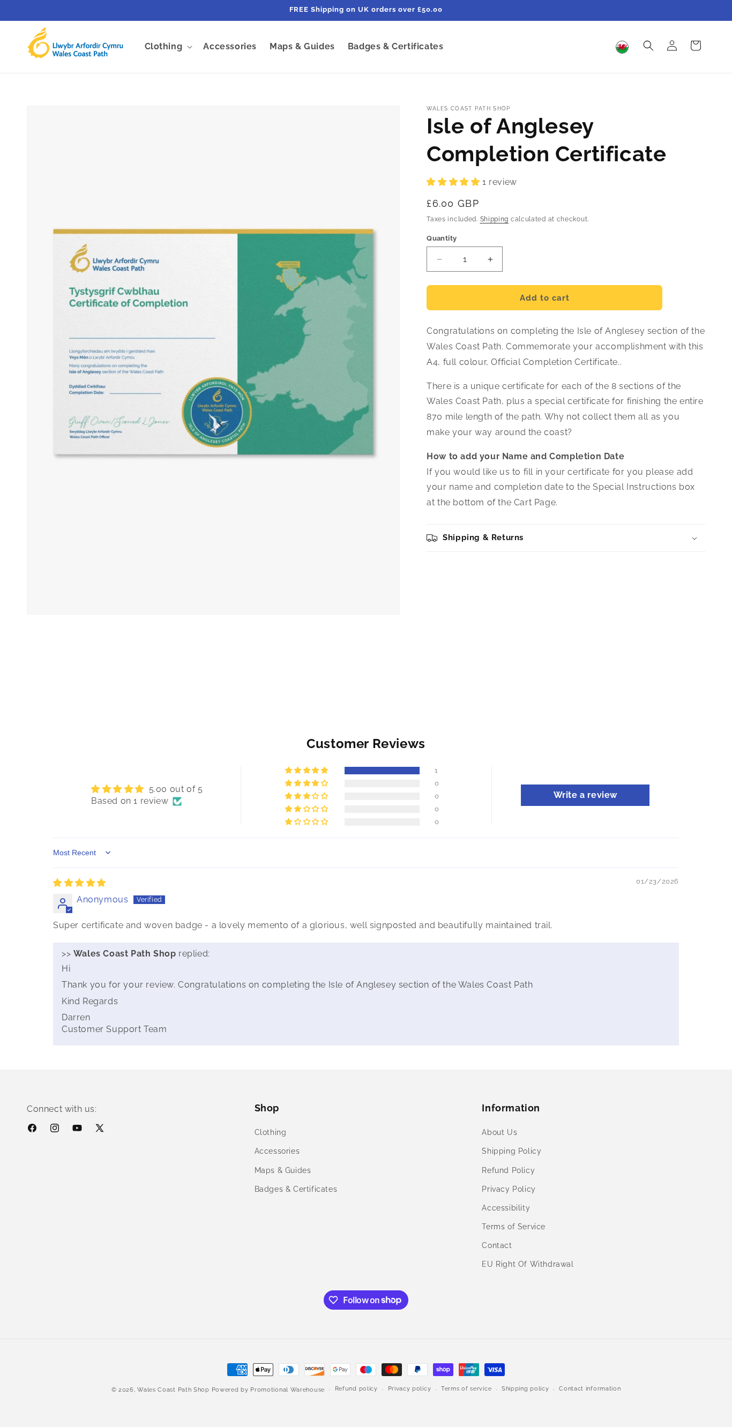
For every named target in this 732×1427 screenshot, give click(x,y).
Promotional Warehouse (287, 1389)
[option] (625, 47)
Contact (497, 1245)
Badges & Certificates (296, 1189)
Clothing (271, 1132)
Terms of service (466, 1388)
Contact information (590, 1388)
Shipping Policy (511, 1151)
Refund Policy (508, 1169)
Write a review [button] (585, 795)
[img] (79, 883)
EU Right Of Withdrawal (527, 1264)
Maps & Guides (283, 1169)
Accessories (277, 1151)
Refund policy (356, 1388)
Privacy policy (409, 1388)
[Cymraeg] (625, 47)
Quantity (442, 238)
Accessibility (506, 1208)
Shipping (494, 219)
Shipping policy (525, 1388)
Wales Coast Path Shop (173, 1389)
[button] (167, 47)
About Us (499, 1132)
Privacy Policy (508, 1189)
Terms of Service (514, 1226)
